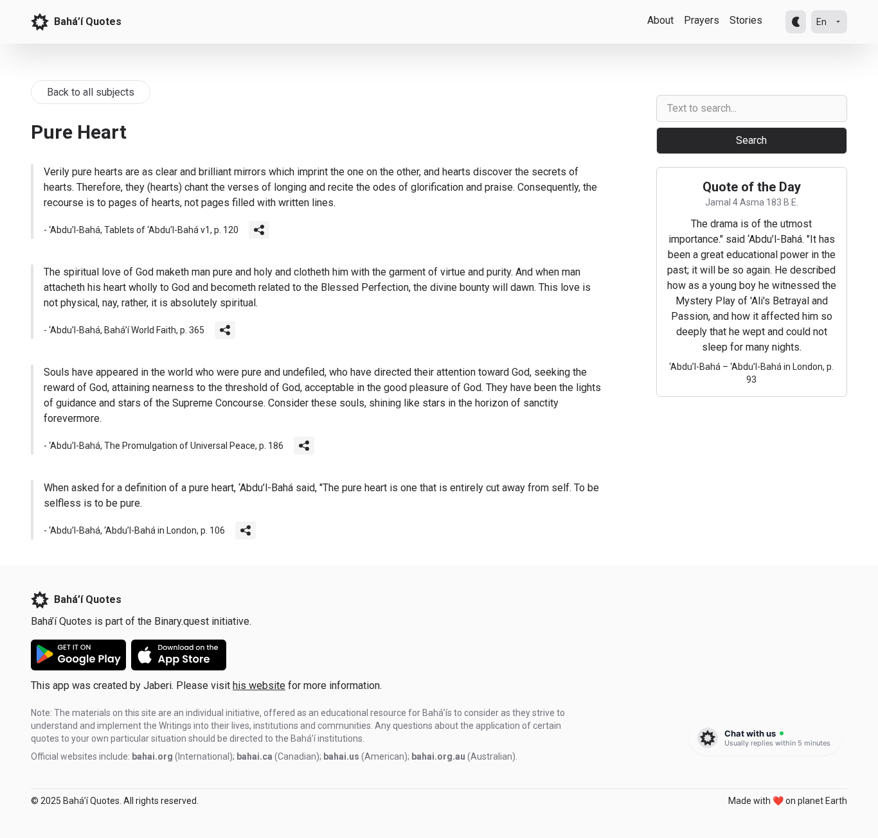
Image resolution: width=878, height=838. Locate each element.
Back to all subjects (90, 92)
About (660, 20)
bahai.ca (255, 756)
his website (259, 685)
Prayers (701, 20)
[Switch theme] (795, 21)
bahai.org (152, 756)
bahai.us (341, 756)
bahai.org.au (438, 756)
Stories (746, 20)
